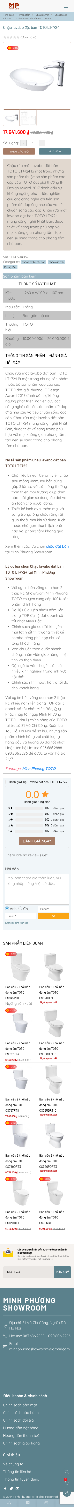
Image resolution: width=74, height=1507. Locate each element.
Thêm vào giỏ (19, 151)
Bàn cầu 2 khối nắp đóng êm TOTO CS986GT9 (51, 1217)
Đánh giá (58, 355)
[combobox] (68, 1472)
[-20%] (20, 966)
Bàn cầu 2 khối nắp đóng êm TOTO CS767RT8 (17, 1104)
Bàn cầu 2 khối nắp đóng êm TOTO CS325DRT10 (51, 1104)
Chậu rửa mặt (56, 262)
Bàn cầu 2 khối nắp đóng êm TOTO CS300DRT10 (51, 1048)
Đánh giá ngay (37, 841)
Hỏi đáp (12, 362)
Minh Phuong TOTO (39, 768)
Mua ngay (55, 151)
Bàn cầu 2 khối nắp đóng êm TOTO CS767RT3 (17, 1048)
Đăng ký (62, 1272)
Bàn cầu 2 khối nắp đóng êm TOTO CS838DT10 (17, 1217)
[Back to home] (14, 6)
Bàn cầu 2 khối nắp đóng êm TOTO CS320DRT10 (51, 992)
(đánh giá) (28, 37)
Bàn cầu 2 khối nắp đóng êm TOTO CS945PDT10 (17, 992)
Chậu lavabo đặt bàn (33, 262)
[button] (66, 6)
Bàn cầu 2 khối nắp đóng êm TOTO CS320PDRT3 (51, 1161)
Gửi (53, 916)
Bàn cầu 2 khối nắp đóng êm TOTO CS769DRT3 (17, 1161)
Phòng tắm (10, 266)
